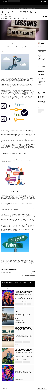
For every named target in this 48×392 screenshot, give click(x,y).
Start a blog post (42, 92)
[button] (46, 12)
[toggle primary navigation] (2, 1)
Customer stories (4, 269)
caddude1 (43, 43)
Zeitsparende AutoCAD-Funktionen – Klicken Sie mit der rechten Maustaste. (42, 56)
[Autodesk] (5, 1)
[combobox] (14, 1)
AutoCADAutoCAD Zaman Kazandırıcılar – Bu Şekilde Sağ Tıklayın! (41, 81)
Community (3, 5)
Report (34, 271)
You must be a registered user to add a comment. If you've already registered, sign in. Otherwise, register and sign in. (17, 283)
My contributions (42, 95)
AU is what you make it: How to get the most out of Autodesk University (23, 350)
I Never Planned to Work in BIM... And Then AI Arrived (23, 367)
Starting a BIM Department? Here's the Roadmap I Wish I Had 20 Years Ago (23, 292)
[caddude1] (39, 43)
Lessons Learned (28, 275)
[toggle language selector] (41, 1)
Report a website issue (42, 388)
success (33, 275)
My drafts (40, 93)
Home (2, 8)
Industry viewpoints (12, 269)
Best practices (41, 96)
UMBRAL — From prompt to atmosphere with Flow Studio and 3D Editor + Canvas (24, 310)
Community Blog (16, 8)
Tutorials (29, 303)
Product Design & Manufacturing (8, 8)
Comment (4, 285)
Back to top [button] (5, 388)
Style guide (41, 97)
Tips (25, 303)
